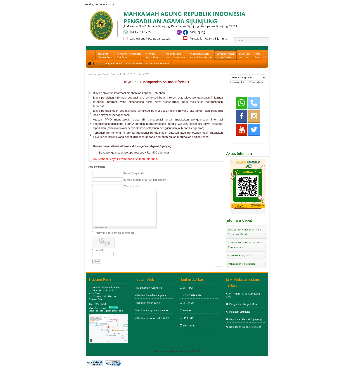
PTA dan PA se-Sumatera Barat (243, 295)
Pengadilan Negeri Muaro (244, 304)
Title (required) (132, 186)
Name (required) (134, 173)
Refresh (99, 249)
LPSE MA (188, 318)
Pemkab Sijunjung (239, 312)
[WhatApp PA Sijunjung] (113, 308)
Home (99, 64)
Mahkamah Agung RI (149, 288)
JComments (218, 266)
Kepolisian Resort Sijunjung (245, 319)
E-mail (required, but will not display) (145, 179)
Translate (257, 82)
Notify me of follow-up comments (115, 232)
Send (97, 261)
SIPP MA (188, 288)
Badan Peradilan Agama (151, 295)
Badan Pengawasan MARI (152, 310)
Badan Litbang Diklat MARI (153, 318)
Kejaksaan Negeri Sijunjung (245, 327)
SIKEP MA (188, 303)
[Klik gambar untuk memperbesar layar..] (108, 343)
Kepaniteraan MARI (148, 303)
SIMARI (187, 310)
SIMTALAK (189, 326)
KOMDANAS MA (192, 295)
